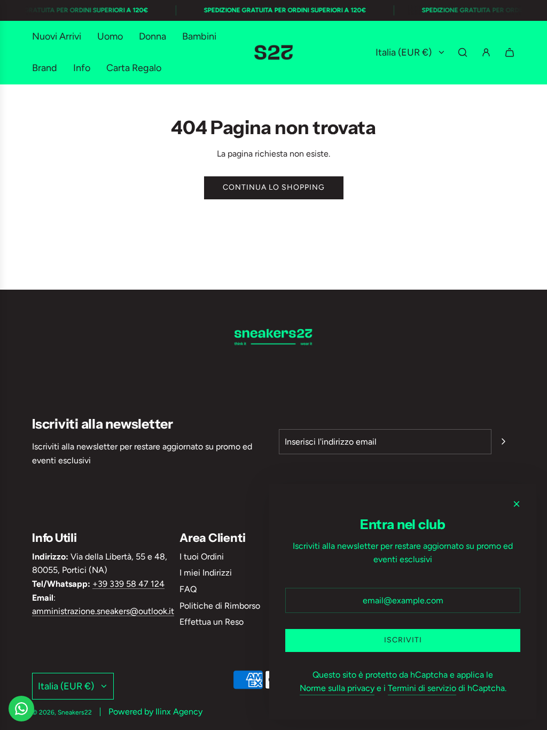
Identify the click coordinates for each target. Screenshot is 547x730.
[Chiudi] (516, 504)
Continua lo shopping (274, 187)
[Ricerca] (462, 52)
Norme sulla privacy (337, 688)
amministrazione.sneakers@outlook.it (103, 611)
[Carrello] (509, 52)
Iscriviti (403, 639)
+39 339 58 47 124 (128, 584)
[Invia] (503, 441)
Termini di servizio (422, 688)
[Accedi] (486, 52)
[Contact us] (21, 708)
